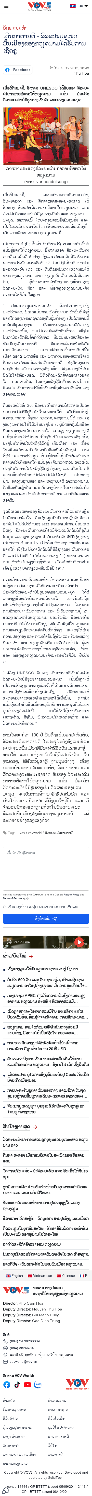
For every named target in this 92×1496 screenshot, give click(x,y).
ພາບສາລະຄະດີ (58, 1437)
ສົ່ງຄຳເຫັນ (42, 918)
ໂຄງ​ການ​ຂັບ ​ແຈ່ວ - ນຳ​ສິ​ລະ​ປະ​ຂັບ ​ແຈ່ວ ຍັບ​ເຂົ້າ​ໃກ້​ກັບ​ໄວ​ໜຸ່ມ (45, 1174)
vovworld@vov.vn (23, 1362)
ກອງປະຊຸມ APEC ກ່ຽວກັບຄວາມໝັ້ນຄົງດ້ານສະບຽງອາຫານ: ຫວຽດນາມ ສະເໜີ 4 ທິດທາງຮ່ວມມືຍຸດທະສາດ (46, 999)
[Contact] (5, 1490)
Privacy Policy (71, 895)
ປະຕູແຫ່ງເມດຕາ (14, 1437)
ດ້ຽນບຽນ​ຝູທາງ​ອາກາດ (17, 1428)
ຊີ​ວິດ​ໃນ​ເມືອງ (57, 1419)
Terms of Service (12, 898)
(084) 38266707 (22, 1348)
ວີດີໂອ (52, 1446)
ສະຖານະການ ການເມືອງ (19, 1455)
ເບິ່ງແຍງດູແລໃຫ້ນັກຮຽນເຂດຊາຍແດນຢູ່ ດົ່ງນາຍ (42, 969)
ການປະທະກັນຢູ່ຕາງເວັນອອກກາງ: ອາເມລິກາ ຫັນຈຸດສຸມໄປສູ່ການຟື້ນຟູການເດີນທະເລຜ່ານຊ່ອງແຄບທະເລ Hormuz (46, 1093)
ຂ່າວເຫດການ (57, 1401)
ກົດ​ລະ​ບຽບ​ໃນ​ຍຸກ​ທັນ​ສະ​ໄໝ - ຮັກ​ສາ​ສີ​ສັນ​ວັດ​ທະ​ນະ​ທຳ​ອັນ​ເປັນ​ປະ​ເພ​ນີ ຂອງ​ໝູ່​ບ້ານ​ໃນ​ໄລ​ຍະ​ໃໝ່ (45, 1232)
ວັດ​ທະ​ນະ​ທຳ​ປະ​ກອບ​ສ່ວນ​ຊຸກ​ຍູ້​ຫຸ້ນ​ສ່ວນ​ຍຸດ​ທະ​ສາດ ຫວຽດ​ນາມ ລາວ (45, 1143)
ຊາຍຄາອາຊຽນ (58, 1410)
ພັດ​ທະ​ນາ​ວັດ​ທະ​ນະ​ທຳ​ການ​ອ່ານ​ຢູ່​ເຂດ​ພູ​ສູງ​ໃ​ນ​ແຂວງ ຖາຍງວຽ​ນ (41, 1206)
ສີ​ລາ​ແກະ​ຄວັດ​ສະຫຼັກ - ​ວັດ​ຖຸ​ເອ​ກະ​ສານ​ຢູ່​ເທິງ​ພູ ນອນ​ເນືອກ (46, 1219)
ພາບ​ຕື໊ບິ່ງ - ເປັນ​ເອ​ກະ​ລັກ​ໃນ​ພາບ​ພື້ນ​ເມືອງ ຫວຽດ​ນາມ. (43, 1264)
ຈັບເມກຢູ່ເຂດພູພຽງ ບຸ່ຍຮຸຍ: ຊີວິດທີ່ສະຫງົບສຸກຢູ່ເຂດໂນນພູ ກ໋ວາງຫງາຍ (45, 1109)
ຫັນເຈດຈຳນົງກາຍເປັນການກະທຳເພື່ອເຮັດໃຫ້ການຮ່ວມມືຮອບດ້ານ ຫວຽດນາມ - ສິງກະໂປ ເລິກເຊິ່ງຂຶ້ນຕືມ (48, 1062)
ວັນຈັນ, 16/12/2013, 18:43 (69, 68)
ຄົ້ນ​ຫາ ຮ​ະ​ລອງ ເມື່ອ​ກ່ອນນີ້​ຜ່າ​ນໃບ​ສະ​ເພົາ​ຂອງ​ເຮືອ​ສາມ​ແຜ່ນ (43, 1158)
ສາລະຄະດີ (55, 1455)
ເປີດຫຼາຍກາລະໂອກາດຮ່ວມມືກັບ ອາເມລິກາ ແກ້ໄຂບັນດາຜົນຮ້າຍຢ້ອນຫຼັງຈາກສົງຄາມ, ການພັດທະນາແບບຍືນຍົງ (48, 1014)
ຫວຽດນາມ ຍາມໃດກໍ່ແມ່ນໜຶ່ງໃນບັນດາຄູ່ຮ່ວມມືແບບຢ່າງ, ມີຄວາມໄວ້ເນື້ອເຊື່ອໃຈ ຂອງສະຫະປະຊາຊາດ (42, 1030)
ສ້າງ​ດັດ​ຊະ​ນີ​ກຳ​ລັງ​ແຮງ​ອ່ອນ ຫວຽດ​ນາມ (32, 1245)
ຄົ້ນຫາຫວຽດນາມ (14, 1410)
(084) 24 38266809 (25, 1341)
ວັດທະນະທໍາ (15, 28)
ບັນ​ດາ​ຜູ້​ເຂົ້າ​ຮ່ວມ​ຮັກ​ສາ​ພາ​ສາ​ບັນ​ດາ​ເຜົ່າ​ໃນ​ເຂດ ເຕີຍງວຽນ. (46, 1254)
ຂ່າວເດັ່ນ (9, 1401)
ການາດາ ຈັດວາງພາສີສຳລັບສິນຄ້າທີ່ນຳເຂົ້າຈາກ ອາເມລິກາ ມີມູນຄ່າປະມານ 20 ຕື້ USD (42, 1046)
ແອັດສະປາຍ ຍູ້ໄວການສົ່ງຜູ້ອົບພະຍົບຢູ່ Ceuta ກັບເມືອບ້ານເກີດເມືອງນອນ (48, 1078)
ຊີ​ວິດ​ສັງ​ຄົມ (10, 1419)
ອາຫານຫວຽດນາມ (15, 1464)
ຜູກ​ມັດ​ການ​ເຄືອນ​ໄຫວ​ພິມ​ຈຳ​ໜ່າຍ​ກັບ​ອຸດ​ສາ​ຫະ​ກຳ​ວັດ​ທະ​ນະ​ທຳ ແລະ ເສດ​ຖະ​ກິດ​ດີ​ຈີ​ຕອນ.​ (45, 1190)
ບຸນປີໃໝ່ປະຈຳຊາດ (61, 1428)
